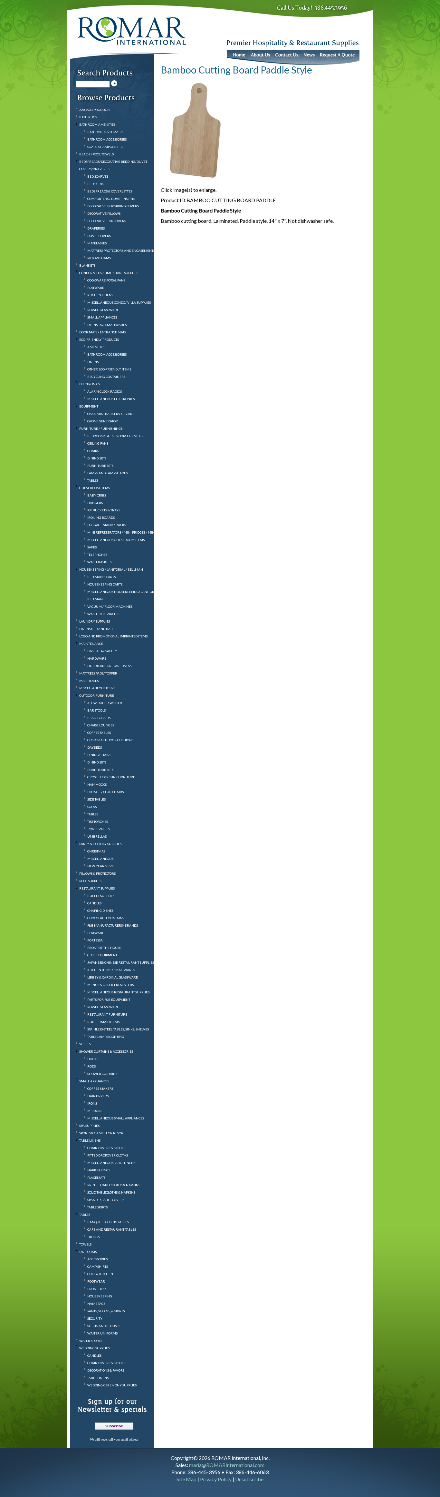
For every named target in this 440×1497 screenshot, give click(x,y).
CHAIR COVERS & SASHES (106, 1148)
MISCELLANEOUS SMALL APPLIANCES (115, 1118)
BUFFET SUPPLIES (100, 896)
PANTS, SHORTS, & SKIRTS (106, 1311)
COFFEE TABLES (99, 732)
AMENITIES (95, 347)
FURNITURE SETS (100, 466)
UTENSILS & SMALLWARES (107, 325)
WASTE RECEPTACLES (103, 614)
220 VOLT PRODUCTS (94, 110)
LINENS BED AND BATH (96, 629)
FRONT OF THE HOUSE (104, 948)
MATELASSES (97, 243)
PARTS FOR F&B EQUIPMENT (108, 999)
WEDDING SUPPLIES (94, 1348)
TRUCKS (93, 1237)
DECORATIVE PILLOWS (103, 213)
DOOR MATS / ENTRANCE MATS (102, 332)
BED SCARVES (97, 176)
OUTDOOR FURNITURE (96, 695)
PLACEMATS (96, 1177)
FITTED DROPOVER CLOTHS (107, 1155)
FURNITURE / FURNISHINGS (100, 428)
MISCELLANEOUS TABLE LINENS (111, 1163)
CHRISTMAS (96, 851)
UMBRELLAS (97, 836)
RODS (91, 1066)
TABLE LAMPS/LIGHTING (105, 1037)
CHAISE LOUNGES (100, 725)
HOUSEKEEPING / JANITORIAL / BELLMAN (111, 569)
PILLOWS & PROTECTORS (97, 873)
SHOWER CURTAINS (102, 1074)
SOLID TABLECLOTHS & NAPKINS (111, 1192)
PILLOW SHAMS (99, 258)
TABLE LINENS (89, 1140)
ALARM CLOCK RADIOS (104, 391)
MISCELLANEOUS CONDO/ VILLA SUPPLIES (119, 302)
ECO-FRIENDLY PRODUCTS (99, 339)
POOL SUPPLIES (90, 881)
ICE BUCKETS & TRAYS (103, 510)
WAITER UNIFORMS (102, 1333)
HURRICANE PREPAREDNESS (109, 666)
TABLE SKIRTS (97, 1207)
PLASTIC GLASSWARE (103, 310)
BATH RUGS (88, 117)
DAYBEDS (94, 747)
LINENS (93, 362)
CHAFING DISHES (100, 910)
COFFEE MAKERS (100, 1088)
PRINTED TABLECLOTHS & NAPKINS (113, 1185)
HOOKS (92, 1059)
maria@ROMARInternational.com (226, 1465)
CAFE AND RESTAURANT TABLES (111, 1229)
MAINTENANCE (91, 643)
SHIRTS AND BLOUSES (103, 1326)
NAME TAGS (96, 1303)
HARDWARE (96, 658)
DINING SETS (96, 458)
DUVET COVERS (99, 236)
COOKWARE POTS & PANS (106, 280)
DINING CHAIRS (99, 755)
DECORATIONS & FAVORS (105, 1370)
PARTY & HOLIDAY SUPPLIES (100, 844)
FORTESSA (95, 940)
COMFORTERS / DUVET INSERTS (111, 199)
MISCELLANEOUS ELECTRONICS (111, 399)
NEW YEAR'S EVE (100, 866)
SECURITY (94, 1318)
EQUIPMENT (88, 406)
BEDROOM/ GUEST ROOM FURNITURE (116, 436)
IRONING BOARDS (101, 517)
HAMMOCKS (97, 784)
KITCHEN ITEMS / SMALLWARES (111, 970)
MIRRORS (94, 1111)
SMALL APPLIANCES (102, 317)
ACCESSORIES (97, 1259)
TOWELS (85, 1244)
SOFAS (92, 807)
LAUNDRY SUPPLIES (94, 621)
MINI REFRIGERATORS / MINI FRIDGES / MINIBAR (124, 532)
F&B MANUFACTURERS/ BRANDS (112, 925)
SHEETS (85, 1044)
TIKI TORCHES (97, 821)
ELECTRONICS (89, 384)
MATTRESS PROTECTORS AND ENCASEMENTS (121, 250)
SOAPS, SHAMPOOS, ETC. (105, 147)
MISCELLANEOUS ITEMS (97, 688)
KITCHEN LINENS (100, 295)
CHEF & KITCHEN (100, 1274)
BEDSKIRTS (95, 184)
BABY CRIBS (96, 495)
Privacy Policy (216, 1479)
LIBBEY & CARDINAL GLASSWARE (112, 977)
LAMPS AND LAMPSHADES (107, 473)
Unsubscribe (249, 1479)
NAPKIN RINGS (98, 1170)
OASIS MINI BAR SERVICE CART (110, 414)
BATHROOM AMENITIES (97, 124)
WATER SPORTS (90, 1341)
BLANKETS (87, 265)
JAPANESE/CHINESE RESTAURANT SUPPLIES (120, 962)
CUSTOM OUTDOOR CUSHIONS (110, 740)
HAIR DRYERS (98, 1096)
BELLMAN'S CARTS (101, 577)
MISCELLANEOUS (100, 859)
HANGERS (95, 503)
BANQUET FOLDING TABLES (108, 1222)
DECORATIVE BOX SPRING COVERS (113, 206)
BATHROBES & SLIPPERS (105, 132)
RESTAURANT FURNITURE (107, 1014)
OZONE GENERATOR (102, 421)
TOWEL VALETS (98, 829)
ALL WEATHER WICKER (104, 703)
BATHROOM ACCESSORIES (107, 139)
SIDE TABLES (96, 799)
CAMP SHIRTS (97, 1266)
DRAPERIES (96, 228)
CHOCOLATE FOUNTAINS (105, 918)
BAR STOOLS (96, 710)
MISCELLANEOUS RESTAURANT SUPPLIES (118, 992)
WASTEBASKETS (99, 562)
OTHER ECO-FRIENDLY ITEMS (109, 369)
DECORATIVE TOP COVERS (106, 221)
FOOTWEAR (96, 1281)
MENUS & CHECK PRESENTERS (110, 985)
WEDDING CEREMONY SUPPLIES (112, 1385)
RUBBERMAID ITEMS (103, 1022)
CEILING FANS (97, 443)
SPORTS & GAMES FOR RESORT (102, 1133)
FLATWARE (95, 288)
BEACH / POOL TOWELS (96, 154)
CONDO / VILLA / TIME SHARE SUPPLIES (108, 273)
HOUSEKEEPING (99, 1296)
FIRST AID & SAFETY (102, 651)
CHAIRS (93, 451)
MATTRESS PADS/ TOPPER (98, 673)
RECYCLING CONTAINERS (106, 377)
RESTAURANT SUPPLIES (97, 888)
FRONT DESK (97, 1289)
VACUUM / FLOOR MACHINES (109, 606)
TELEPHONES (97, 554)
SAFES (92, 547)
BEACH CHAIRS (98, 718)
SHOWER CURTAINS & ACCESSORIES (106, 1051)
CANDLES (94, 903)
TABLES (92, 480)
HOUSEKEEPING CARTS (104, 584)
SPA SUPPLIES (89, 1126)
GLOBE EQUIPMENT (102, 955)
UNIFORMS (88, 1252)
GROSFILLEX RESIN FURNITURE (111, 777)
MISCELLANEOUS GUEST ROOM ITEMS (116, 540)
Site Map (186, 1479)
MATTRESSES (89, 681)
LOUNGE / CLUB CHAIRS (105, 792)
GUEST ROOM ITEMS (94, 488)
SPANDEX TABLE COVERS (105, 1200)
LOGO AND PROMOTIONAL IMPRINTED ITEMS (113, 636)
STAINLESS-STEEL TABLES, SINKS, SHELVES (118, 1029)
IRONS (92, 1103)
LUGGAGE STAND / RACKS (106, 525)
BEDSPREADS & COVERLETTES (109, 191)
